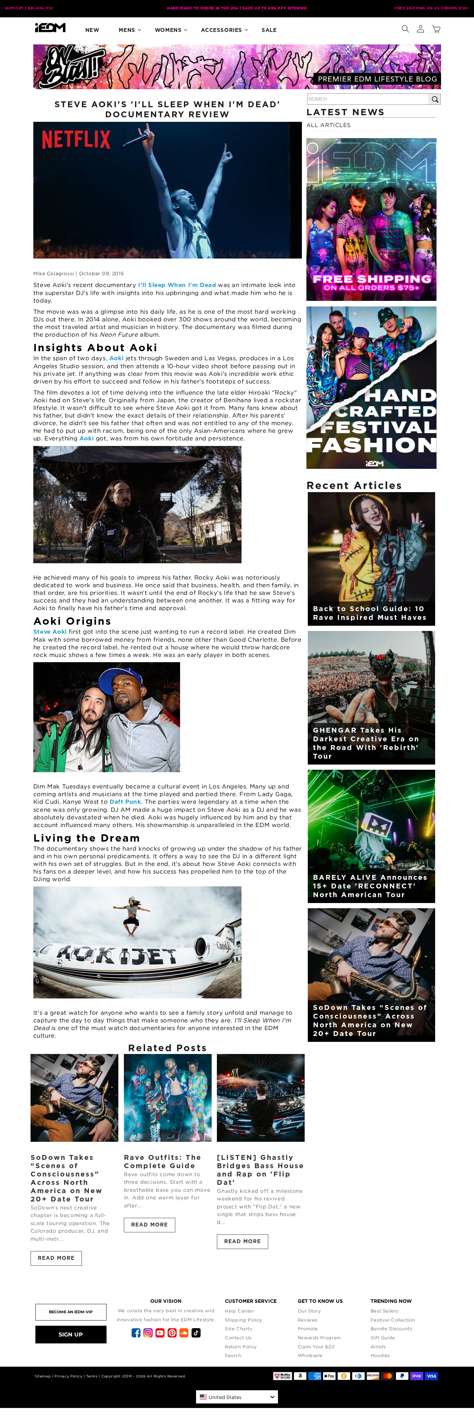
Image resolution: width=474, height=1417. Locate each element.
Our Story (309, 1310)
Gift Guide (383, 1337)
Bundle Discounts (391, 1328)
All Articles (328, 125)
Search (233, 1355)
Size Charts (238, 1328)
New (92, 30)
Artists (378, 1346)
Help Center (239, 1310)
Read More (56, 1258)
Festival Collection (393, 1319)
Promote (308, 1328)
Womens (168, 30)
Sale (269, 30)
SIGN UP (71, 1334)
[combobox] (237, 1397)
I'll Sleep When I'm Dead (178, 285)
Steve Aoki (50, 632)
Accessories (221, 30)
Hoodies (380, 1355)
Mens (127, 30)
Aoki (116, 358)
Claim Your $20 (316, 1346)
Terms (92, 1376)
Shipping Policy (243, 1319)
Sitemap (43, 1376)
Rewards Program (319, 1337)
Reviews (308, 1319)
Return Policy (241, 1346)
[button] (405, 27)
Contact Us (238, 1337)
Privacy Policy (68, 1376)
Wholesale (310, 1355)
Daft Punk (125, 802)
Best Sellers (384, 1310)
